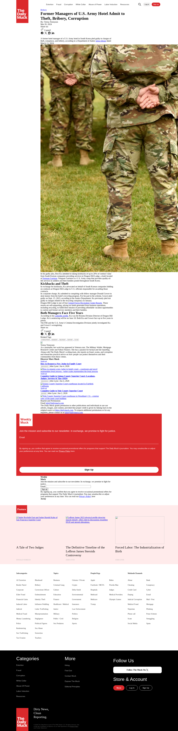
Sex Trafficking (22, 633)
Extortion (49, 4)
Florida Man (113, 585)
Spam (148, 623)
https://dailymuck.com (64, 410)
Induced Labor (21, 604)
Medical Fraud (21, 614)
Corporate (20, 590)
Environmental (77, 595)
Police (18, 623)
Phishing (149, 609)
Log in (147, 4)
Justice (55, 609)
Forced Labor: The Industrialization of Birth (139, 549)
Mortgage (149, 604)
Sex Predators (58, 623)
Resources (124, 4)
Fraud (58, 4)
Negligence (39, 619)
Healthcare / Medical (61, 604)
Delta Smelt (76, 590)
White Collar (81, 4)
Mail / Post (150, 599)
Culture (56, 590)
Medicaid (94, 595)
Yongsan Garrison (49, 278)
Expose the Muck (72, 681)
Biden (111, 580)
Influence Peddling (42, 604)
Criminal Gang (58, 585)
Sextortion (39, 633)
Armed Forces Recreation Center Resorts (85, 303)
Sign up (156, 4)
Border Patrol (21, 585)
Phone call (131, 614)
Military (56, 614)
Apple (93, 580)
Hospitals (94, 590)
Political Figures (41, 623)
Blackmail (38, 580)
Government (76, 599)
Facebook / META (97, 585)
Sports (74, 623)
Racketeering (21, 628)
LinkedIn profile (61, 316)
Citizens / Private (78, 580)
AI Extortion (21, 580)
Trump (93, 604)
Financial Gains (22, 599)
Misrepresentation (41, 614)
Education (57, 595)
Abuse (130, 580)
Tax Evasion (20, 638)
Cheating (131, 585)
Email (22, 437)
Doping (130, 595)
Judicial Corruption (135, 599)
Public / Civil (58, 619)
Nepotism (131, 609)
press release (101, 41)
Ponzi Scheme (151, 614)
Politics (75, 614)
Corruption (68, 4)
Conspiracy (150, 585)
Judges (111, 590)
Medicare (94, 599)
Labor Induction (111, 4)
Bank (148, 580)
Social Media (132, 623)
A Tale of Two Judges (30, 547)
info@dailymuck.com (55, 403)
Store (118, 688)
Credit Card (132, 590)
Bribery (38, 585)
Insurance (75, 604)
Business (56, 580)
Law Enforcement (78, 609)
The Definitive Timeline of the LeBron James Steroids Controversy (85, 551)
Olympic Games (115, 599)
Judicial (19, 609)
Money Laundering (23, 619)
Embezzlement (40, 595)
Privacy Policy (64, 451)
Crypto (74, 585)
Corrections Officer (42, 590)
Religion (75, 619)
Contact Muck (70, 676)
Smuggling (150, 619)
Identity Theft (40, 599)
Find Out (68, 671)
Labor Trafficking (41, 609)
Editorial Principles (72, 687)
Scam (130, 619)
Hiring (67, 665)
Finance (56, 599)
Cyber (148, 590)
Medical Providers (116, 595)
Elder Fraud (20, 595)
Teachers (38, 638)
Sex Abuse (39, 628)
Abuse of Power (95, 4)
